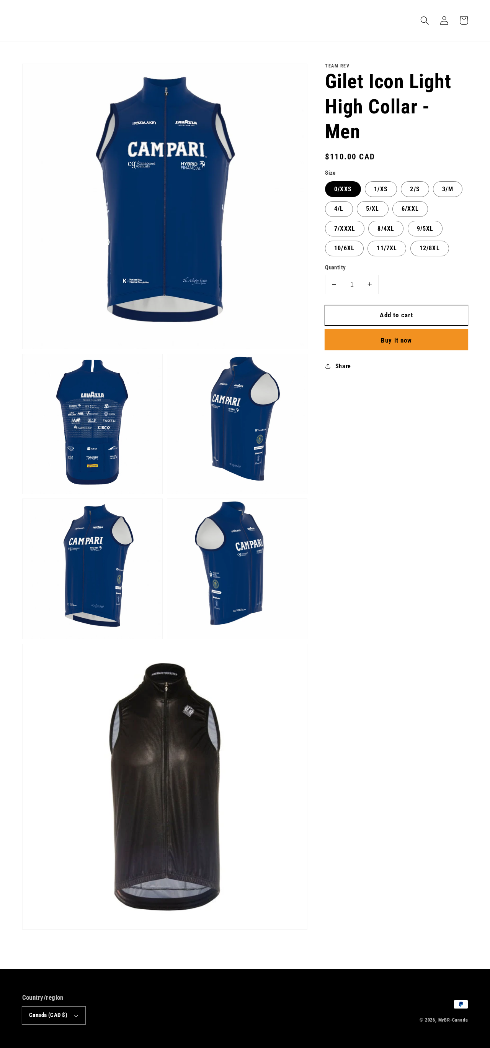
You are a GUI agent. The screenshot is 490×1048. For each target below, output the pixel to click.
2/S (415, 188)
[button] (425, 20)
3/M (447, 188)
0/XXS (343, 188)
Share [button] (343, 365)
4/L (338, 208)
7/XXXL (344, 228)
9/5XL (425, 228)
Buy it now (396, 340)
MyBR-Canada (453, 1020)
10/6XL (344, 247)
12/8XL (430, 247)
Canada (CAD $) (48, 1015)
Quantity (335, 267)
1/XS (381, 188)
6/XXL (410, 208)
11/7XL (387, 247)
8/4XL (385, 228)
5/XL (372, 208)
